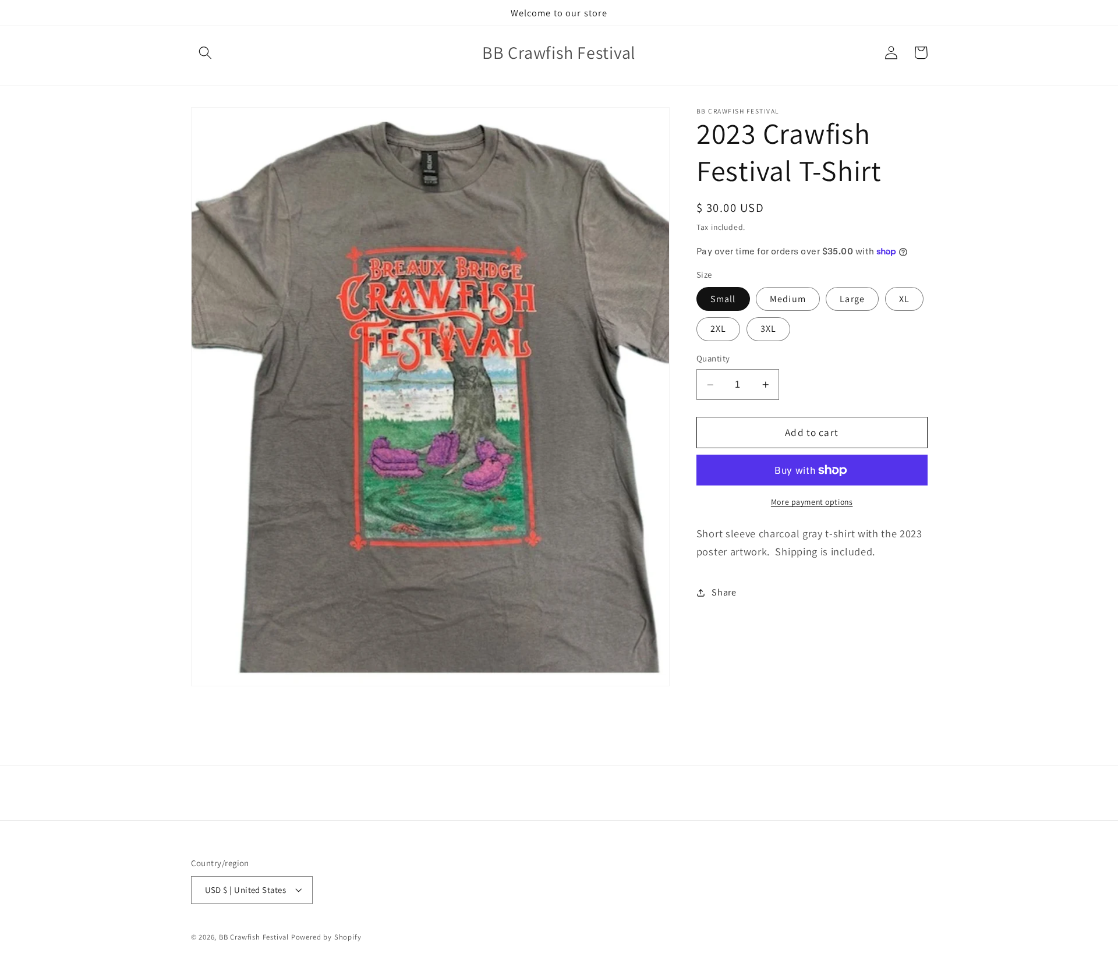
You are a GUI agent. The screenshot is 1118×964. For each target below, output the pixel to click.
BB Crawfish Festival (254, 937)
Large (852, 299)
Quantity (713, 358)
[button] (206, 53)
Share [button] (724, 593)
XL (904, 299)
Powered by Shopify (326, 937)
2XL (718, 329)
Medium (788, 299)
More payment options (812, 502)
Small (723, 299)
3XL (768, 329)
